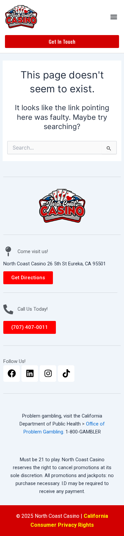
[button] (113, 16)
